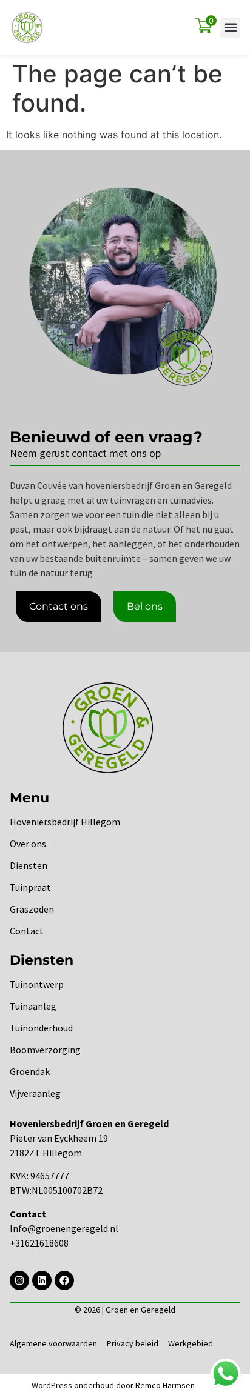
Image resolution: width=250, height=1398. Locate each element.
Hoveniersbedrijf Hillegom (65, 822)
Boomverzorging (45, 1050)
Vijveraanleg (35, 1093)
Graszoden (32, 909)
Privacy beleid (132, 1343)
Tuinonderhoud (41, 1028)
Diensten (28, 865)
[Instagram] (19, 1280)
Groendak (30, 1071)
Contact (27, 931)
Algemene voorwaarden (53, 1343)
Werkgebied (190, 1343)
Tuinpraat (30, 887)
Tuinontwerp (37, 984)
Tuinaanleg (33, 1006)
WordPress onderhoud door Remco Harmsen (113, 1385)
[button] (230, 28)
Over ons (28, 843)
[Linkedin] (42, 1280)
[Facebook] (64, 1280)
